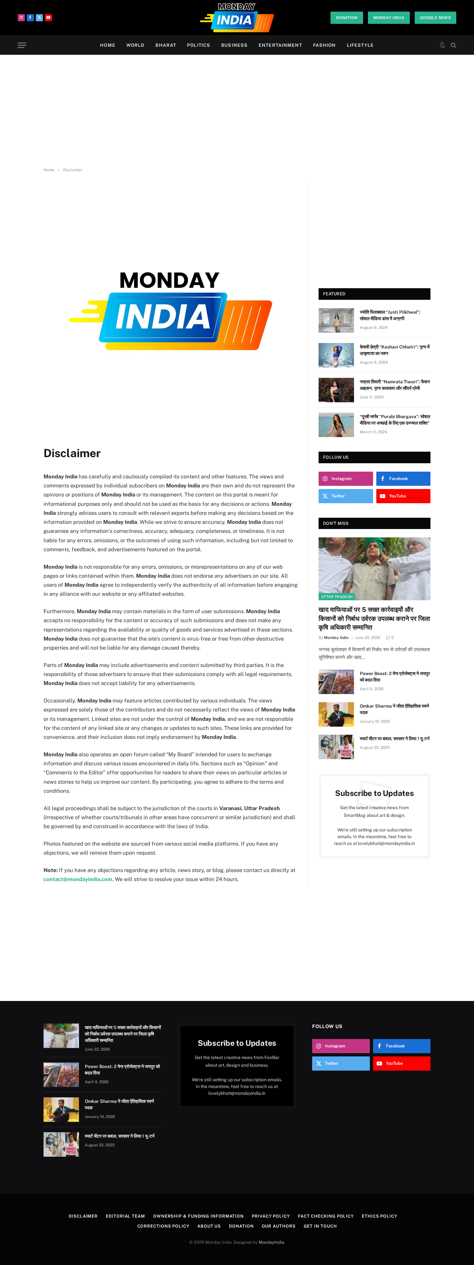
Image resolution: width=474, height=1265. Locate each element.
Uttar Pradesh (336, 597)
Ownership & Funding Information (198, 1216)
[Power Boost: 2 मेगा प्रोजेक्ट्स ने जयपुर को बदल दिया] (336, 682)
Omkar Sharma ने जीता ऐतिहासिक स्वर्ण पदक (394, 709)
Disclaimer (83, 1216)
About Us (209, 1226)
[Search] (452, 45)
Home (107, 45)
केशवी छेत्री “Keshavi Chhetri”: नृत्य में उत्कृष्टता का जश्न (395, 350)
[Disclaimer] (171, 435)
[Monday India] (237, 17)
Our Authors (279, 1226)
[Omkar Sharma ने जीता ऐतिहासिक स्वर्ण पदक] (336, 714)
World (135, 45)
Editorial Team (125, 1216)
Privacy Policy (271, 1216)
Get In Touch (320, 1226)
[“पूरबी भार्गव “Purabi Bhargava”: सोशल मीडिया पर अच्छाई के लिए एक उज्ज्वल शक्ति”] (336, 425)
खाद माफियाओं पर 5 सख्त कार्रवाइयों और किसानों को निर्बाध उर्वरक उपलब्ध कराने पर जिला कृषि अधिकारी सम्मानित (374, 618)
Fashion (324, 45)
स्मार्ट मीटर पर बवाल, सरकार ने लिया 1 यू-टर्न (395, 738)
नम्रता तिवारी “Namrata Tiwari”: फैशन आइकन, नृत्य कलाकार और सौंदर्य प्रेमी (395, 385)
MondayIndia (271, 1242)
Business (234, 45)
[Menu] (22, 45)
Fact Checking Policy (326, 1216)
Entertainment (280, 45)
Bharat (165, 45)
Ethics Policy (379, 1216)
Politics (198, 45)
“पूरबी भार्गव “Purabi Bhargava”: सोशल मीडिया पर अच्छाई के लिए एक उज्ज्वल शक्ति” (395, 420)
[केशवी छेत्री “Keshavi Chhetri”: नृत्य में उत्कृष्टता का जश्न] (336, 355)
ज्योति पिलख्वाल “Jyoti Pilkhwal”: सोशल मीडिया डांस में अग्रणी (390, 315)
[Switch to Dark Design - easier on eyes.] (442, 45)
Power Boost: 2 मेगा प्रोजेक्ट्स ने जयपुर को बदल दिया (395, 676)
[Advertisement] (237, 111)
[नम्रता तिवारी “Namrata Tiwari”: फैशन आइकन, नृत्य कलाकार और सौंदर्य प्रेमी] (336, 390)
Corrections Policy (163, 1226)
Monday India (388, 17)
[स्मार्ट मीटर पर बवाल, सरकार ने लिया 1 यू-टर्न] (336, 747)
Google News (435, 17)
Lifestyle (360, 45)
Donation (347, 17)
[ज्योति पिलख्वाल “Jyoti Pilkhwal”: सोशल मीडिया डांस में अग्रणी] (336, 320)
